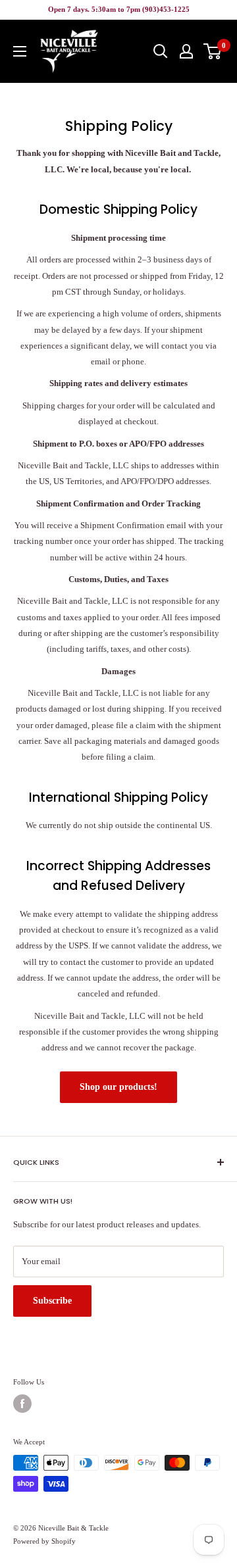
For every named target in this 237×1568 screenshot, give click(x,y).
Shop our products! (118, 1087)
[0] (213, 51)
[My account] (186, 51)
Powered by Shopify (44, 1541)
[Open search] (160, 51)
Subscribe (52, 1301)
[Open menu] (19, 51)
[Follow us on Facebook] (22, 1403)
